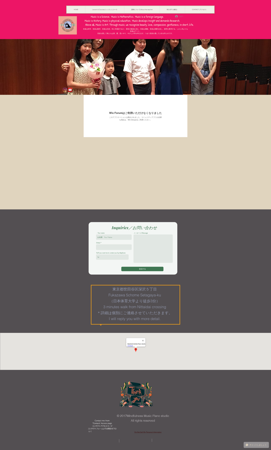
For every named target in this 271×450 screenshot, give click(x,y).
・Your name (100, 233)
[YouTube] (70, 90)
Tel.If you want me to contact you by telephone (110, 253)
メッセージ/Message (141, 233)
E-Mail (98, 243)
